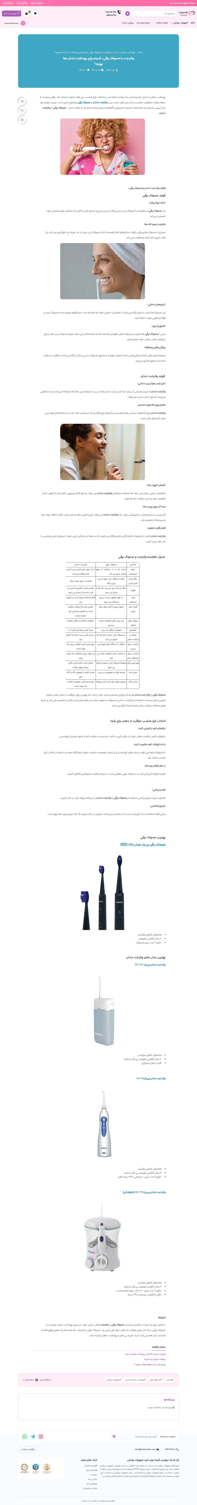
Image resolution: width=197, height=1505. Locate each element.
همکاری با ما (8, 3)
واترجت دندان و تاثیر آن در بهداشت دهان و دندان (145, 1354)
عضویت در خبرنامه (168, 1436)
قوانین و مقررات (90, 1465)
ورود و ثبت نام (10, 13)
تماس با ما (92, 1479)
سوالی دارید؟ (128, 23)
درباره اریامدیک (143, 23)
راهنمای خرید (22, 3)
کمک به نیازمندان (90, 1488)
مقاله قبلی (29, 1379)
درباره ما (94, 1474)
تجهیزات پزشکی (36, 3)
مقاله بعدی (44, 1379)
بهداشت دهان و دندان (124, 52)
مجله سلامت (161, 23)
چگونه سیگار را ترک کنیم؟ (155, 1359)
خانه (193, 23)
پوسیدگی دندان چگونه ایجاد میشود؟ (150, 1364)
